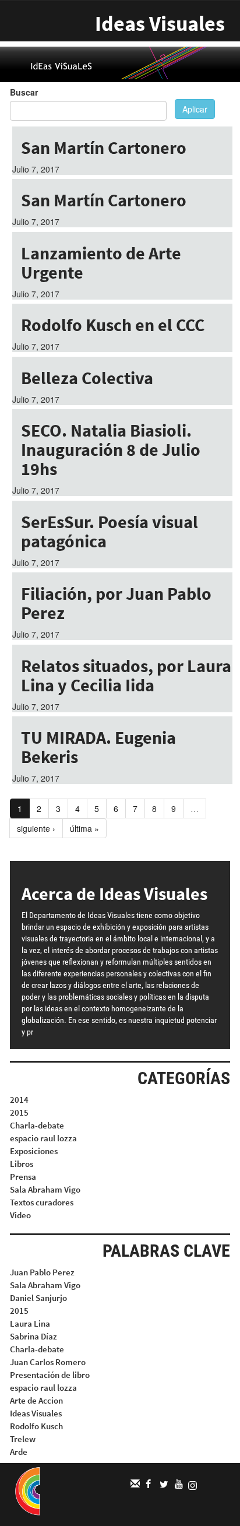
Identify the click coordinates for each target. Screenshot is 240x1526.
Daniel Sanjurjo (38, 1297)
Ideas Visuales (160, 23)
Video (20, 1215)
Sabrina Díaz (33, 1336)
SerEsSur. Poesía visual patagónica (109, 531)
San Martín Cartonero (103, 147)
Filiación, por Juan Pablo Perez (116, 603)
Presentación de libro (50, 1374)
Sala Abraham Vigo (45, 1189)
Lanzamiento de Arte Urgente (101, 262)
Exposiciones (34, 1150)
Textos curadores (41, 1202)
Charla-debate (37, 1125)
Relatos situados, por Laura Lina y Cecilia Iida (126, 675)
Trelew (23, 1438)
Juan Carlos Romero (48, 1361)
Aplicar (194, 109)
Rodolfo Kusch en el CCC (112, 325)
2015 (19, 1112)
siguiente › (36, 828)
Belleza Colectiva (87, 378)
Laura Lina (30, 1323)
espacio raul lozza (43, 1138)
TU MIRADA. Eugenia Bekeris (98, 747)
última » (84, 828)
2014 (19, 1099)
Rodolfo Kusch (36, 1426)
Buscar (24, 92)
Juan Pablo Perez (42, 1272)
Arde (18, 1451)
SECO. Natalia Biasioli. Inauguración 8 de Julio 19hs (110, 449)
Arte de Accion (36, 1400)
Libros (21, 1163)
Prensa (23, 1176)
